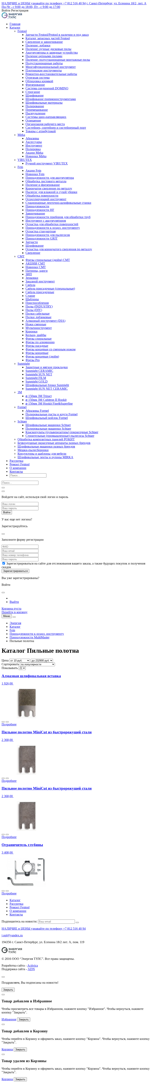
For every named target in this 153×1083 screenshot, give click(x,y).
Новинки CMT (36, 267)
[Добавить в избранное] (3, 721)
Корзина (7, 1049)
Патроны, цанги (37, 270)
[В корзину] (7, 721)
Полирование (35, 106)
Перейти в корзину (14, 612)
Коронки (31, 331)
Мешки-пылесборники (33, 450)
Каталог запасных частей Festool (48, 38)
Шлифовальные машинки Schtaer (48, 425)
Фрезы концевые (37, 353)
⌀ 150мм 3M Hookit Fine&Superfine (49, 403)
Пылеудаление (35, 113)
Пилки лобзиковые (38, 317)
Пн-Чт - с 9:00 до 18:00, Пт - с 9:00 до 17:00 (31, 7)
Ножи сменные (36, 324)
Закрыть (8, 989)
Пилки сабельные (38, 313)
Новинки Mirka (36, 156)
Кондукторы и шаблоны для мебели (42, 453)
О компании (18, 468)
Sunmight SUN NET (39, 374)
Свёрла (30, 285)
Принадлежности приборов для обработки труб (58, 217)
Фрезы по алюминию (40, 342)
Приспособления (37, 303)
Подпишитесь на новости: (19, 921)
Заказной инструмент (40, 281)
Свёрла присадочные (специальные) (50, 288)
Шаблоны (32, 299)
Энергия (15, 623)
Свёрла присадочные (40, 292)
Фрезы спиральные (39, 338)
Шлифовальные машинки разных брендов (46, 446)
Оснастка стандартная (41, 231)
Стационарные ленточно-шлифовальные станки (58, 202)
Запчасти (32, 242)
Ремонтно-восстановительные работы (51, 74)
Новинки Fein (35, 174)
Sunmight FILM (36, 378)
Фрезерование (35, 84)
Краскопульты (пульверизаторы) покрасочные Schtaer (62, 432)
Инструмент (34, 145)
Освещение (33, 120)
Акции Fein (33, 170)
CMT (21, 256)
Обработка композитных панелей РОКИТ (46, 439)
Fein (20, 167)
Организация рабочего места (45, 124)
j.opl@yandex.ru (12, 935)
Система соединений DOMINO (47, 88)
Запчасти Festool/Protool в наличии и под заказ (57, 34)
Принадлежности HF (40, 210)
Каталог (15, 27)
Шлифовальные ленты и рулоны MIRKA (45, 457)
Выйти (14, 601)
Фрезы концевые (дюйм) (42, 356)
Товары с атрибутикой (41, 131)
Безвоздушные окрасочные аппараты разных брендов (54, 443)
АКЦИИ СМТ (35, 263)
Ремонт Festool (19, 464)
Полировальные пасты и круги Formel (51, 414)
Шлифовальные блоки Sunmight (47, 385)
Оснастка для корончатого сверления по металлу (59, 249)
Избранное (9, 1019)
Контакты (16, 471)
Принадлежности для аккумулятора (50, 177)
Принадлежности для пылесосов (48, 235)
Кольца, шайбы (36, 335)
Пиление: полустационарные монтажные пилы (58, 59)
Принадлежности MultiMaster (29, 637)
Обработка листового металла (46, 181)
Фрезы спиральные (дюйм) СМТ (48, 260)
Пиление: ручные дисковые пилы (48, 49)
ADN (31, 969)
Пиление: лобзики (38, 45)
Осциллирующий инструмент (46, 199)
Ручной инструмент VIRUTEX (47, 163)
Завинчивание (35, 213)
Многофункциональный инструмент (51, 67)
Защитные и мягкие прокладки (47, 367)
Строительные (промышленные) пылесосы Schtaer (60, 435)
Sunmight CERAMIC (39, 370)
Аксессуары (34, 142)
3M (20, 392)
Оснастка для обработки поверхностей (52, 224)
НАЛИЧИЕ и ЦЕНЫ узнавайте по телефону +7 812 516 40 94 (44, 3)
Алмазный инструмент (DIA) (45, 320)
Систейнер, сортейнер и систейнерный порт (56, 127)
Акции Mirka (34, 152)
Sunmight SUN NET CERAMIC (47, 388)
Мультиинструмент (39, 328)
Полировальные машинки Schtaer (48, 428)
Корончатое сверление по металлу (49, 188)
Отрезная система (38, 77)
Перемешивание (37, 109)
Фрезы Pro (33, 360)
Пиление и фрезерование (43, 185)
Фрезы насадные (37, 345)
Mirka (21, 134)
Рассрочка (16, 460)
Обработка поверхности (42, 195)
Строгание (33, 92)
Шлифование (35, 95)
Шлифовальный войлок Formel (47, 418)
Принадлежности (37, 206)
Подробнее (9, 724)
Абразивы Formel (37, 410)
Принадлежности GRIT (42, 238)
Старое (30, 295)
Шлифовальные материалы (44, 102)
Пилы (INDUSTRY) (39, 306)
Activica (32, 965)
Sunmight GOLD (37, 381)
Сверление (33, 252)
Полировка (33, 149)
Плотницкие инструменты (44, 70)
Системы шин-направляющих (46, 117)
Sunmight (24, 363)
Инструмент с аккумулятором (46, 220)
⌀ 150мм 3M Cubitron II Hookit (46, 399)
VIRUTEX (25, 159)
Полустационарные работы (44, 63)
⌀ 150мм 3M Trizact (39, 396)
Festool (22, 31)
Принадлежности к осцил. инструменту (53, 227)
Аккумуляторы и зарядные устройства (52, 52)
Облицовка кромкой (39, 81)
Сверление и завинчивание (44, 42)
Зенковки (32, 277)
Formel (22, 407)
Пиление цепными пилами (44, 56)
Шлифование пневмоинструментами (51, 99)
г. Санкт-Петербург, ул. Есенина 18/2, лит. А (116, 3)
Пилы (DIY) (34, 310)
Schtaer (22, 421)
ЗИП (29, 274)
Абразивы (32, 138)
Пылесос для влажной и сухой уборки (51, 192)
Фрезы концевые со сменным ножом (51, 349)
